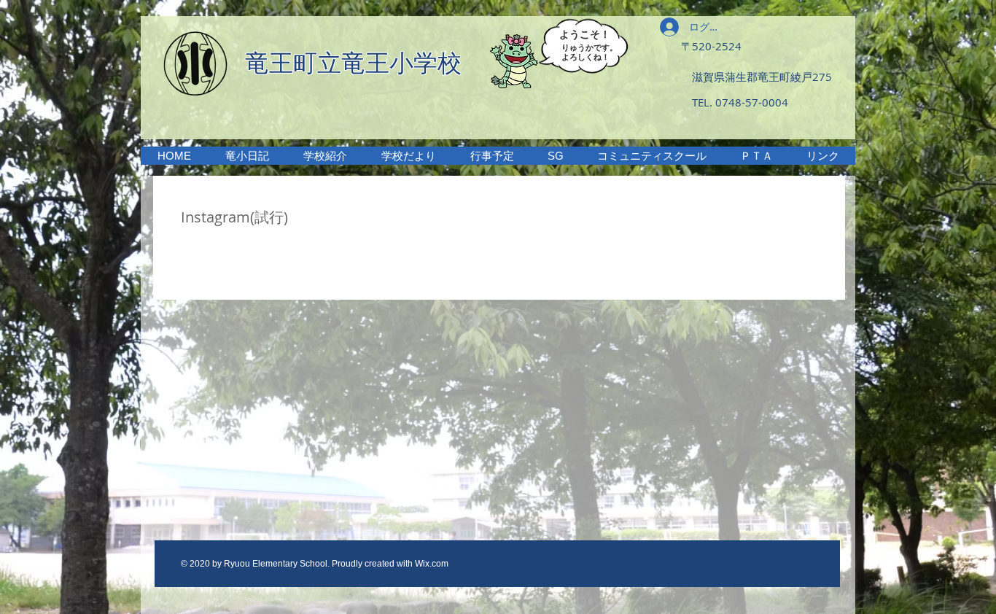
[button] (325, 156)
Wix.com (431, 564)
